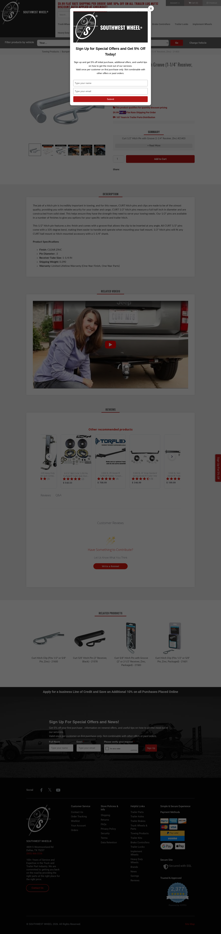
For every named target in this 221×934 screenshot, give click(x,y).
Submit (110, 99)
